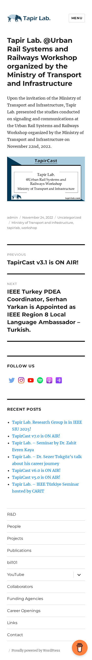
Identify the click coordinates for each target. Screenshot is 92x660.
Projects (15, 538)
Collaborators (20, 586)
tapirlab (13, 228)
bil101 (12, 562)
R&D (11, 514)
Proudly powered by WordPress (36, 650)
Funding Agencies (25, 598)
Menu (76, 18)
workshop (29, 228)
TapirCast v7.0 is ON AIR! (36, 436)
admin (12, 217)
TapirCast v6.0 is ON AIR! (36, 470)
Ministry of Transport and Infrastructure (42, 223)
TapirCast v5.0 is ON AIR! (36, 477)
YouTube (15, 574)
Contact (15, 634)
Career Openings (23, 610)
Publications (19, 550)
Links (12, 622)
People (14, 526)
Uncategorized (69, 217)
